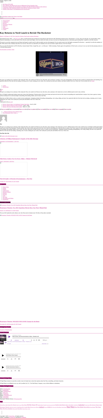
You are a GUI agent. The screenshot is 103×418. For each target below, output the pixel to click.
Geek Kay (17, 36)
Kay (14, 36)
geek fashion (70, 404)
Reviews (5, 23)
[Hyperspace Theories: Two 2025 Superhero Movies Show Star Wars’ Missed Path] (18, 205)
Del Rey (29, 405)
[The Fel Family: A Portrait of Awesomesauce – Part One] (13, 176)
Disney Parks (6, 187)
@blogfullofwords (8, 395)
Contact (4, 29)
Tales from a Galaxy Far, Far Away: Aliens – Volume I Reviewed (18, 158)
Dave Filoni (24, 404)
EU (37, 405)
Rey (52, 407)
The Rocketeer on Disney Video (7, 49)
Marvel (29, 407)
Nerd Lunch (26, 36)
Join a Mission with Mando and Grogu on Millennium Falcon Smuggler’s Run (20, 5)
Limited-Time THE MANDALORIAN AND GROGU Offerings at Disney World (21, 8)
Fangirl (17, 181)
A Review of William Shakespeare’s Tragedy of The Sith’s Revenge (19, 138)
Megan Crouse (33, 407)
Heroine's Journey (7, 192)
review (49, 407)
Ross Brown (59, 407)
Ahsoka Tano (2, 404)
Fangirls (44, 404)
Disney (34, 405)
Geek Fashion (6, 190)
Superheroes (5, 199)
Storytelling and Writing (8, 198)
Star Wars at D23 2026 (8, 4)
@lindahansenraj (7, 391)
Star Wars (5, 197)
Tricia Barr (19, 408)
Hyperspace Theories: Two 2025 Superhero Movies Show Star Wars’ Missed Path (23, 208)
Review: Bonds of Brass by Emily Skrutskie (12, 105)
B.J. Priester (13, 404)
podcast (31, 36)
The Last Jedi (15, 408)
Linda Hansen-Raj (20, 407)
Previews (5, 194)
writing (29, 408)
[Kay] (1, 89)
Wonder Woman (25, 408)
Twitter (92, 81)
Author (4, 85)
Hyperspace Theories (7, 24)
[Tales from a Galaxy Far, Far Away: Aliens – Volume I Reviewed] (13, 156)
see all (10, 102)
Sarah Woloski (64, 407)
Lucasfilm (25, 407)
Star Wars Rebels (79, 407)
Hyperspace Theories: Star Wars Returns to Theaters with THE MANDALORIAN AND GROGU (25, 6)
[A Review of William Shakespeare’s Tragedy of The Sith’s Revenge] (8, 136)
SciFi (4, 195)
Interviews (5, 25)
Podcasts (5, 193)
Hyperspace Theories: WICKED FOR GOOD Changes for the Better (19, 321)
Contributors (5, 21)
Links (4, 27)
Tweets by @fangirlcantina (6, 329)
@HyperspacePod (18, 398)
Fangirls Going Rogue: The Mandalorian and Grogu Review (16, 9)
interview (11, 407)
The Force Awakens (7, 408)
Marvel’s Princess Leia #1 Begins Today (12, 111)
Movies (22, 36)
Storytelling (87, 407)
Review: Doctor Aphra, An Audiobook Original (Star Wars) (16, 104)
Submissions (5, 28)
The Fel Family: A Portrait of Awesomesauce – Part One (16, 178)
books (17, 404)
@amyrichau (5, 397)
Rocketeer (36, 36)
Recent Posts (5, 87)
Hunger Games (99, 404)
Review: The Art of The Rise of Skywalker (12, 106)
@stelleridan (5, 393)
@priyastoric (6, 396)
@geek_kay (5, 392)
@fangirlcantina (6, 388)
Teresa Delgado (92, 407)
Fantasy (4, 189)
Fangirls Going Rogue (60, 405)
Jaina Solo (15, 407)
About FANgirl (6, 20)
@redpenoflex (5, 390)
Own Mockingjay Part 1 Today (10, 112)
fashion (66, 404)
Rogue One (55, 407)
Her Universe (93, 404)
